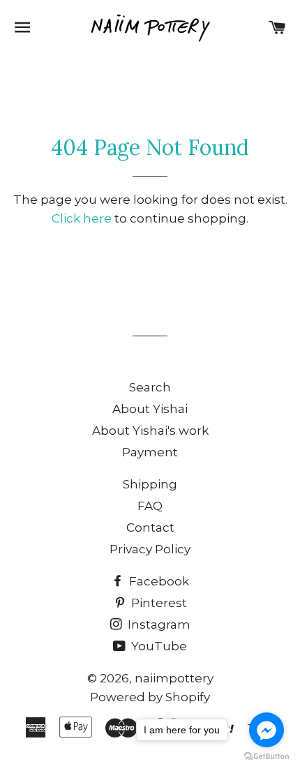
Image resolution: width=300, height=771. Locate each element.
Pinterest (157, 603)
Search (150, 387)
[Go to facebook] (266, 729)
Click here (82, 218)
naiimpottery (174, 678)
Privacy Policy (150, 549)
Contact (150, 527)
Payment (150, 452)
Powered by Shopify (150, 697)
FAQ (150, 506)
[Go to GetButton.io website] (266, 756)
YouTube (157, 646)
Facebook (157, 581)
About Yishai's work (150, 430)
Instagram (157, 624)
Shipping (150, 484)
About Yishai (150, 409)
